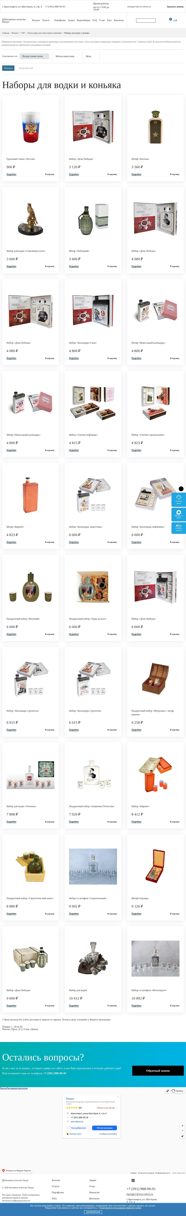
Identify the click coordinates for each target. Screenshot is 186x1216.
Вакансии (94, 1192)
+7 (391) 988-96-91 (55, 6)
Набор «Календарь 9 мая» (83, 342)
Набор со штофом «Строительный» (88, 898)
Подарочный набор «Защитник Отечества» (92, 806)
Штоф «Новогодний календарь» (149, 342)
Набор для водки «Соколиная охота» (26, 251)
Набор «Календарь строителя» (23, 710)
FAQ (94, 20)
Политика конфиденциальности (16, 1201)
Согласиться (93, 1212)
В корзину (49, 174)
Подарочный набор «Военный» (23, 618)
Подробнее (11, 174)
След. (27, 1029)
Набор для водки (78, 990)
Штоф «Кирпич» (15, 526)
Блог (109, 20)
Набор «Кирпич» (141, 806)
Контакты (119, 20)
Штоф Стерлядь (140, 898)
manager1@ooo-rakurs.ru (139, 7)
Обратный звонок (158, 1070)
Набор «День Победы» (81, 159)
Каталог (36, 20)
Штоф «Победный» (79, 251)
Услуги (46, 20)
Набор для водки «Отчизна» (21, 806)
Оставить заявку (178, 502)
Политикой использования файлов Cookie (120, 1208)
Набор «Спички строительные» (148, 434)
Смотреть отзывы (178, 529)
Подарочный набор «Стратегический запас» (30, 898)
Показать (8, 68)
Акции (71, 20)
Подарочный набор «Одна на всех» (88, 618)
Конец (34, 1029)
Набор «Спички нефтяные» (83, 434)
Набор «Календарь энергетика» (86, 526)
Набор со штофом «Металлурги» (149, 990)
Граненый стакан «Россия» (21, 159)
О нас (102, 20)
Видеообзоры (83, 20)
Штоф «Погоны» (140, 159)
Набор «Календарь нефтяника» (148, 526)
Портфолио (60, 20)
